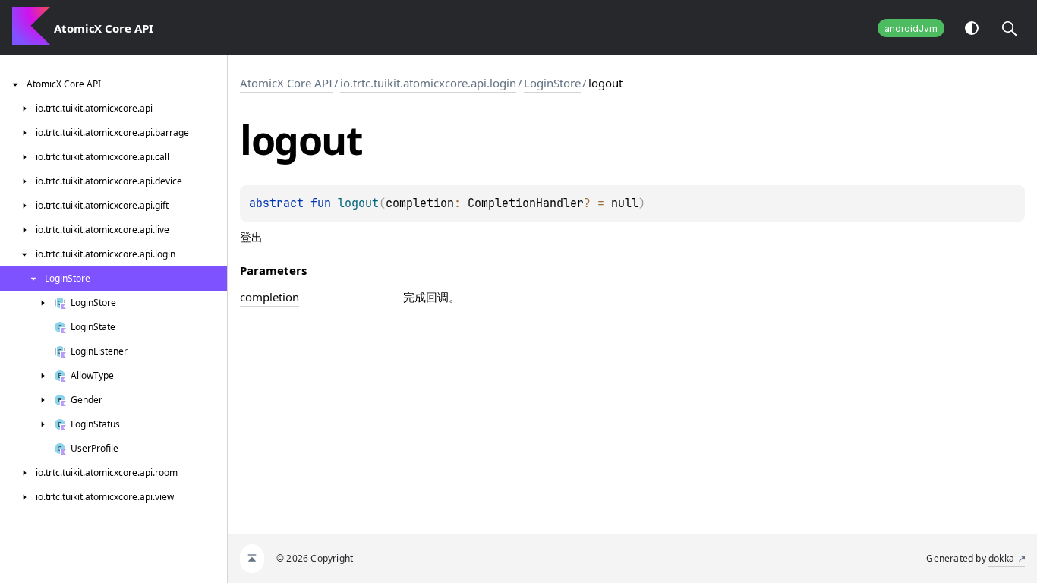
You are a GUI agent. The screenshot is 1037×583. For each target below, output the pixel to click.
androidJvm (911, 28)
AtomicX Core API (286, 82)
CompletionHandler (526, 203)
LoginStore (552, 82)
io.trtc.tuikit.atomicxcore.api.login (428, 82)
